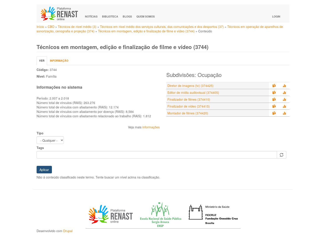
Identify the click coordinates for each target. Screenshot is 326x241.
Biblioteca (110, 16)
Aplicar (44, 169)
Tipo (40, 133)
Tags (40, 147)
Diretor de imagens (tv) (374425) (190, 85)
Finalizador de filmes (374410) (188, 99)
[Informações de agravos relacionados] (284, 85)
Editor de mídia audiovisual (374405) (193, 92)
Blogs (127, 16)
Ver (43, 62)
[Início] (61, 13)
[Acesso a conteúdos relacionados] (274, 85)
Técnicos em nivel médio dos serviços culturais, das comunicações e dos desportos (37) (162, 26)
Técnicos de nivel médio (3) (77, 26)
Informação (59, 61)
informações (151, 127)
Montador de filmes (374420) (187, 113)
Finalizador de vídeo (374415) (188, 106)
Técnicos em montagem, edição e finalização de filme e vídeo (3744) (146, 31)
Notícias (91, 16)
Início (40, 26)
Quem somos (145, 16)
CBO (51, 26)
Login (276, 16)
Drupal (68, 231)
